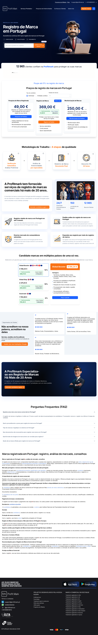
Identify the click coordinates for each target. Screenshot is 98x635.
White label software (39, 603)
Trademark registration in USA (73, 595)
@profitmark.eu (10, 607)
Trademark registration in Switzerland (75, 608)
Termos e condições (7, 598)
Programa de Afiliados (60, 2)
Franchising (36, 599)
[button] (49, 412)
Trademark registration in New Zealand (75, 610)
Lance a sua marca (38, 45)
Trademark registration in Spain (73, 601)
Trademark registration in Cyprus (74, 614)
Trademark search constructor (41, 601)
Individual (31, 95)
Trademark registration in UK (73, 597)
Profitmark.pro (37, 597)
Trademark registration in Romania (74, 612)
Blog (68, 2)
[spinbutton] (60, 95)
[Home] (10, 8)
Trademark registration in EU (73, 599)
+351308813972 (90, 2)
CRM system (37, 605)
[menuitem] (44, 8)
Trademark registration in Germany (74, 605)
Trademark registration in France (74, 603)
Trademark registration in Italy (73, 606)
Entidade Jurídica (42, 95)
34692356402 (9, 605)
